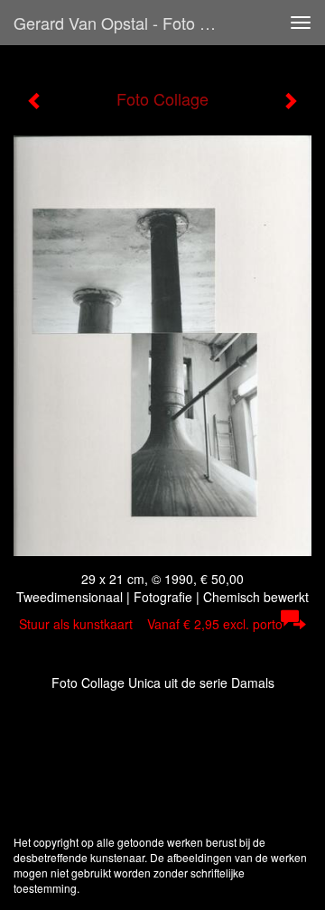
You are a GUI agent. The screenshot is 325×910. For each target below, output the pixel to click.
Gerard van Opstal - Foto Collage (125, 22)
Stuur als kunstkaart (151, 624)
